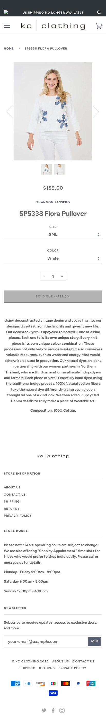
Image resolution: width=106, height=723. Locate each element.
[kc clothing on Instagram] (62, 711)
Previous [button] (12, 111)
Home (9, 48)
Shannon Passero (53, 202)
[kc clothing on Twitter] (44, 711)
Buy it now (53, 312)
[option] (53, 111)
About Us (12, 487)
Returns (12, 508)
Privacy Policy (18, 515)
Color (53, 250)
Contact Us (15, 494)
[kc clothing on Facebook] (53, 711)
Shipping (12, 501)
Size (53, 227)
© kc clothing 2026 (30, 661)
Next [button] (92, 111)
